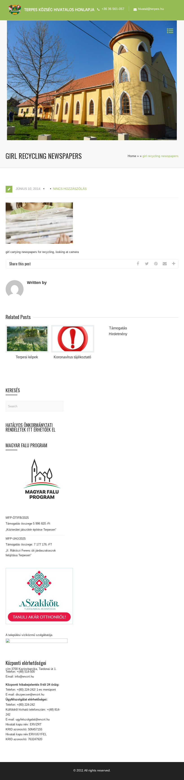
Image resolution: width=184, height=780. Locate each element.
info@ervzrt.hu (24, 676)
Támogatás (118, 328)
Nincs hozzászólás (70, 189)
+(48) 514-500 (25, 671)
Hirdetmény (118, 334)
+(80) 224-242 (25, 704)
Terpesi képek (27, 357)
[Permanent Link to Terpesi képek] (27, 351)
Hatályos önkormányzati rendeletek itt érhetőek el (30, 427)
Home (132, 156)
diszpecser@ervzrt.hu (29, 694)
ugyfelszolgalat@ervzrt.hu (32, 719)
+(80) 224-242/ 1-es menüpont (36, 689)
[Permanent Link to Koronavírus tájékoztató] (72, 351)
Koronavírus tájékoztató (72, 357)
